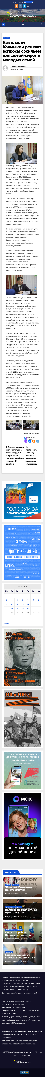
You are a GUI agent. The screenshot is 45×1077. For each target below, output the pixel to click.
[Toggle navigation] (23, 24)
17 (6, 608)
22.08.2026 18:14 (13, 916)
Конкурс (8, 884)
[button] (42, 24)
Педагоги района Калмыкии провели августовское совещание (21, 935)
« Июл (6, 623)
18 (12, 608)
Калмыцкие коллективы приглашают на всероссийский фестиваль (21, 913)
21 (28, 608)
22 (33, 608)
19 (17, 608)
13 (23, 604)
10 (6, 604)
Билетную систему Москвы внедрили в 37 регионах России (20, 957)
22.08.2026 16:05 (13, 961)
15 (33, 604)
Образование (10, 929)
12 (17, 604)
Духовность (9, 907)
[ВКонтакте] (29, 441)
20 (23, 608)
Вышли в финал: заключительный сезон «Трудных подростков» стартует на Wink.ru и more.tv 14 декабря (15, 455)
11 (12, 604)
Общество (6, 37)
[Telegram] (37, 441)
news (25, 894)
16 (38, 604)
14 (28, 604)
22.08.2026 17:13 (13, 939)
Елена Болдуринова (18, 66)
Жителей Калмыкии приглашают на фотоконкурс (18, 890)
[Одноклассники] (33, 441)
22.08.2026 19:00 (13, 894)
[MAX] (25, 441)
